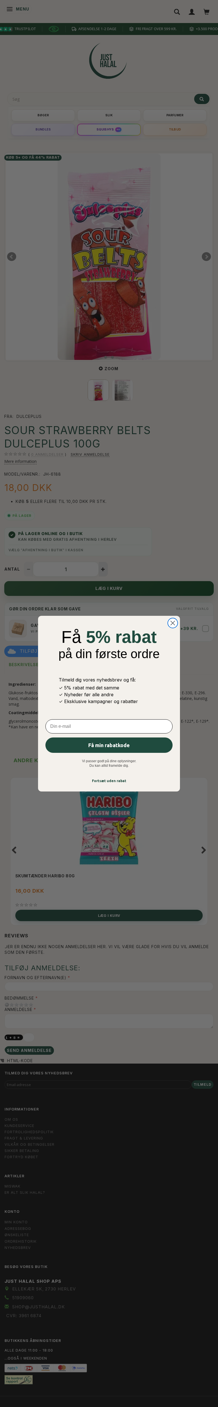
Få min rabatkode (109, 745)
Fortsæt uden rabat (109, 781)
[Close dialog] (173, 623)
